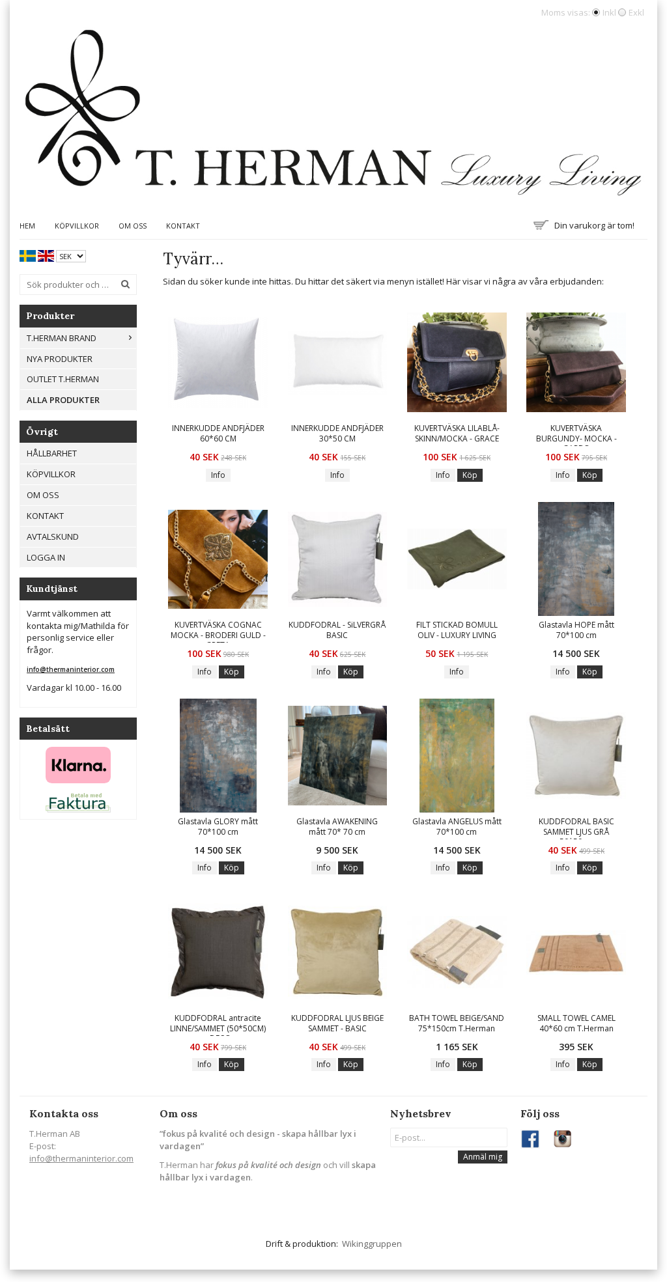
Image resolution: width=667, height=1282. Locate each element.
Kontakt (183, 225)
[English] (46, 255)
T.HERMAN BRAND (61, 338)
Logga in (46, 557)
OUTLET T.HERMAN (63, 379)
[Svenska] (28, 255)
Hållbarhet (52, 453)
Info (218, 475)
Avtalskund (53, 536)
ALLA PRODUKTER (63, 400)
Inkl (609, 12)
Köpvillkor (77, 225)
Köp (469, 475)
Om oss (133, 225)
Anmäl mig (482, 1156)
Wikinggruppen (372, 1243)
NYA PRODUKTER (59, 359)
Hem (27, 225)
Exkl (636, 12)
